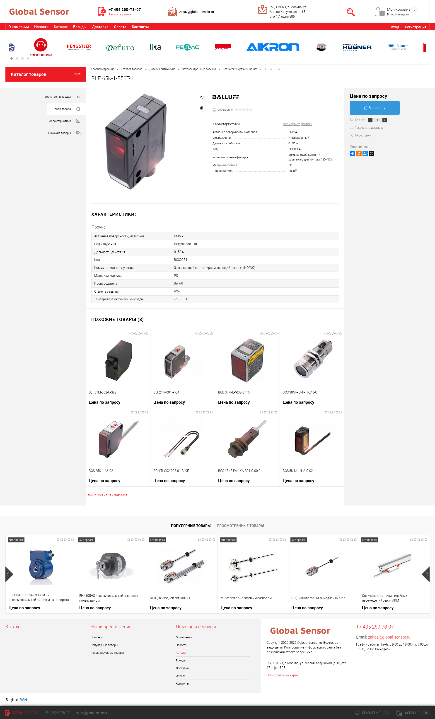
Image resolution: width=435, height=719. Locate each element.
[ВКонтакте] (352, 153)
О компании (18, 26)
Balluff (292, 170)
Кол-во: (360, 119)
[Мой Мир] (365, 153)
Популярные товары (191, 525)
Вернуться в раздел (57, 96)
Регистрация (416, 26)
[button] (11, 58)
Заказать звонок (120, 14)
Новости (41, 26)
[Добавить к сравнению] (202, 108)
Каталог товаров (28, 74)
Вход (395, 26)
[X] (371, 153)
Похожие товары (59, 133)
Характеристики (60, 121)
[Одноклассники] (359, 153)
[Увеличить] (149, 146)
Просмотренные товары (240, 525)
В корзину (377, 108)
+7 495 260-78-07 (56, 713)
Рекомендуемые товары (107, 652)
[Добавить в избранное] (202, 98)
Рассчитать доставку (369, 127)
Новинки (96, 637)
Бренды (80, 26)
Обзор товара (62, 109)
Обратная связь (24, 713)
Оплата (120, 26)
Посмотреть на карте (282, 675)
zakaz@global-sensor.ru (389, 637)
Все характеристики (297, 124)
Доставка (100, 26)
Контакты (140, 26)
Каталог (61, 26)
